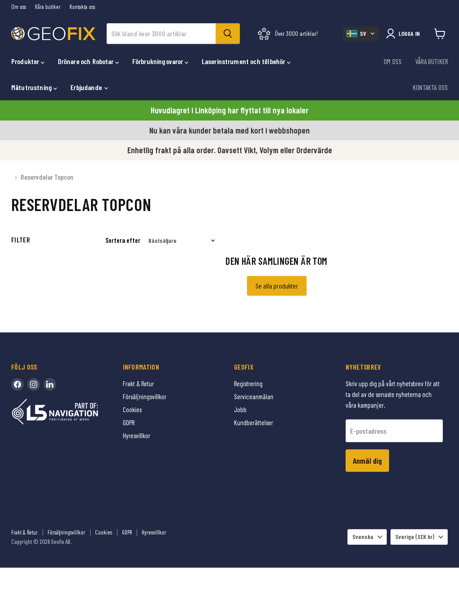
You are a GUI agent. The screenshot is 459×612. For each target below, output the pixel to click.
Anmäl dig (367, 460)
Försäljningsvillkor (144, 396)
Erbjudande (86, 87)
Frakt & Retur (138, 383)
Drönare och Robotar (86, 61)
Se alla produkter (276, 285)
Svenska (362, 536)
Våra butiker (48, 7)
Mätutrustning (32, 87)
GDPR (128, 422)
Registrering (248, 383)
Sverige (414, 536)
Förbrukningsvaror (158, 61)
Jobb (240, 409)
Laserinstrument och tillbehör (244, 61)
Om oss (18, 7)
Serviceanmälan (253, 396)
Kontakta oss (82, 7)
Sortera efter (122, 240)
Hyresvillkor (136, 435)
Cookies (132, 409)
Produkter (26, 61)
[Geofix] (74, 425)
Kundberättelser (253, 422)
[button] (361, 33)
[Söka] (228, 33)
